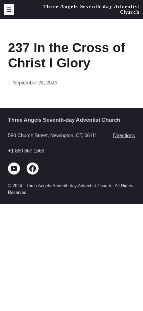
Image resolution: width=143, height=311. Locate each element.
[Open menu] (9, 9)
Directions (124, 135)
